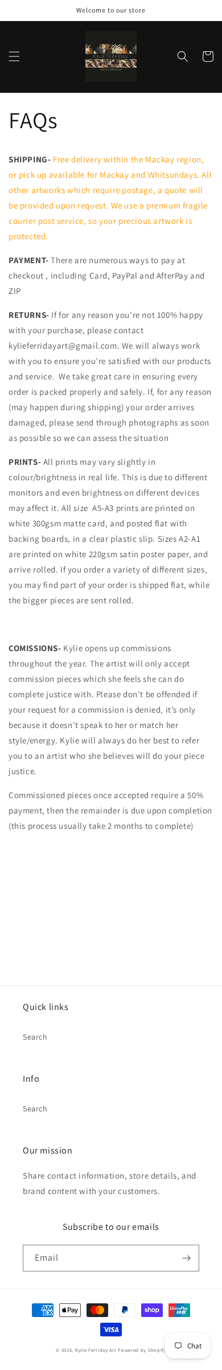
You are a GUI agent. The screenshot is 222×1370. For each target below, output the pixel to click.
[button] (14, 56)
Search (35, 1037)
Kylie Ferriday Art (96, 1350)
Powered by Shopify (142, 1350)
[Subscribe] (186, 1258)
